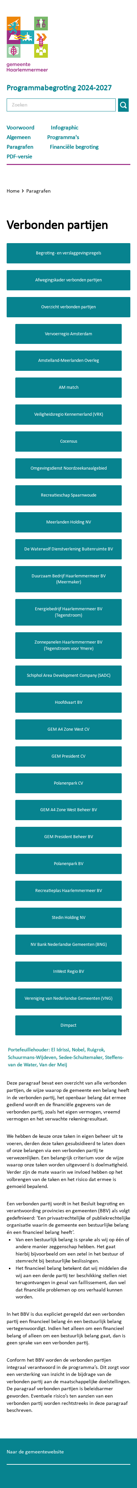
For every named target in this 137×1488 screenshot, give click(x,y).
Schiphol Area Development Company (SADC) (68, 675)
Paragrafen (20, 147)
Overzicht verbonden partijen (68, 307)
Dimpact (68, 1025)
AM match (68, 387)
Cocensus (68, 441)
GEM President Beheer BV (68, 836)
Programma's (63, 137)
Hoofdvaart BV (68, 702)
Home (13, 191)
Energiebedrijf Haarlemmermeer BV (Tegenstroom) (68, 612)
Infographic (64, 128)
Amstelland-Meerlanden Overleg (68, 360)
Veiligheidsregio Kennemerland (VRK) (68, 414)
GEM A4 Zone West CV (68, 729)
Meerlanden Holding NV (68, 522)
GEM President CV (68, 756)
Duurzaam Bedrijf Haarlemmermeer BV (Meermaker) (69, 579)
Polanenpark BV (68, 863)
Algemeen (19, 137)
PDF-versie (19, 157)
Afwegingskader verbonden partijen (68, 280)
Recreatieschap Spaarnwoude (68, 495)
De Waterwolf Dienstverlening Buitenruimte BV (68, 549)
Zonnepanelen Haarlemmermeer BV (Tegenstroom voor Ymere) (68, 645)
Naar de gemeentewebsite (35, 1451)
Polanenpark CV (68, 783)
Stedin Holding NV (68, 917)
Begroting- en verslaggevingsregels (68, 253)
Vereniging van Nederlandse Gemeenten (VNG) (68, 998)
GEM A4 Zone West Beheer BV (68, 810)
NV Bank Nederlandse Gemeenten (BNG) (69, 944)
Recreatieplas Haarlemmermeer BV (68, 890)
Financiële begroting (74, 147)
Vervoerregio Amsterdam (68, 334)
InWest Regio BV (68, 971)
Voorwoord (20, 128)
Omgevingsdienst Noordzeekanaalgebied (69, 468)
